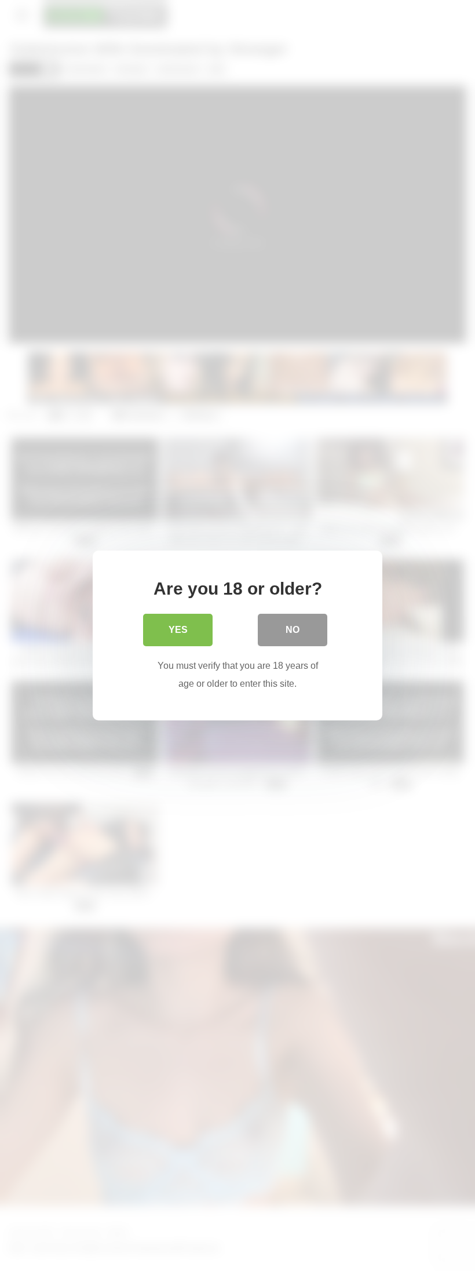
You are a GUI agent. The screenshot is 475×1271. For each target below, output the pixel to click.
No (292, 630)
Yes (178, 630)
